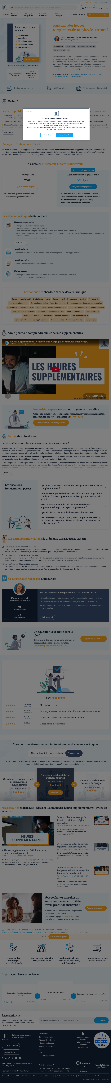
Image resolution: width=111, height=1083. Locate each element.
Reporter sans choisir (30, 111)
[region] (56, 124)
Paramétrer (47, 135)
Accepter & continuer (64, 135)
